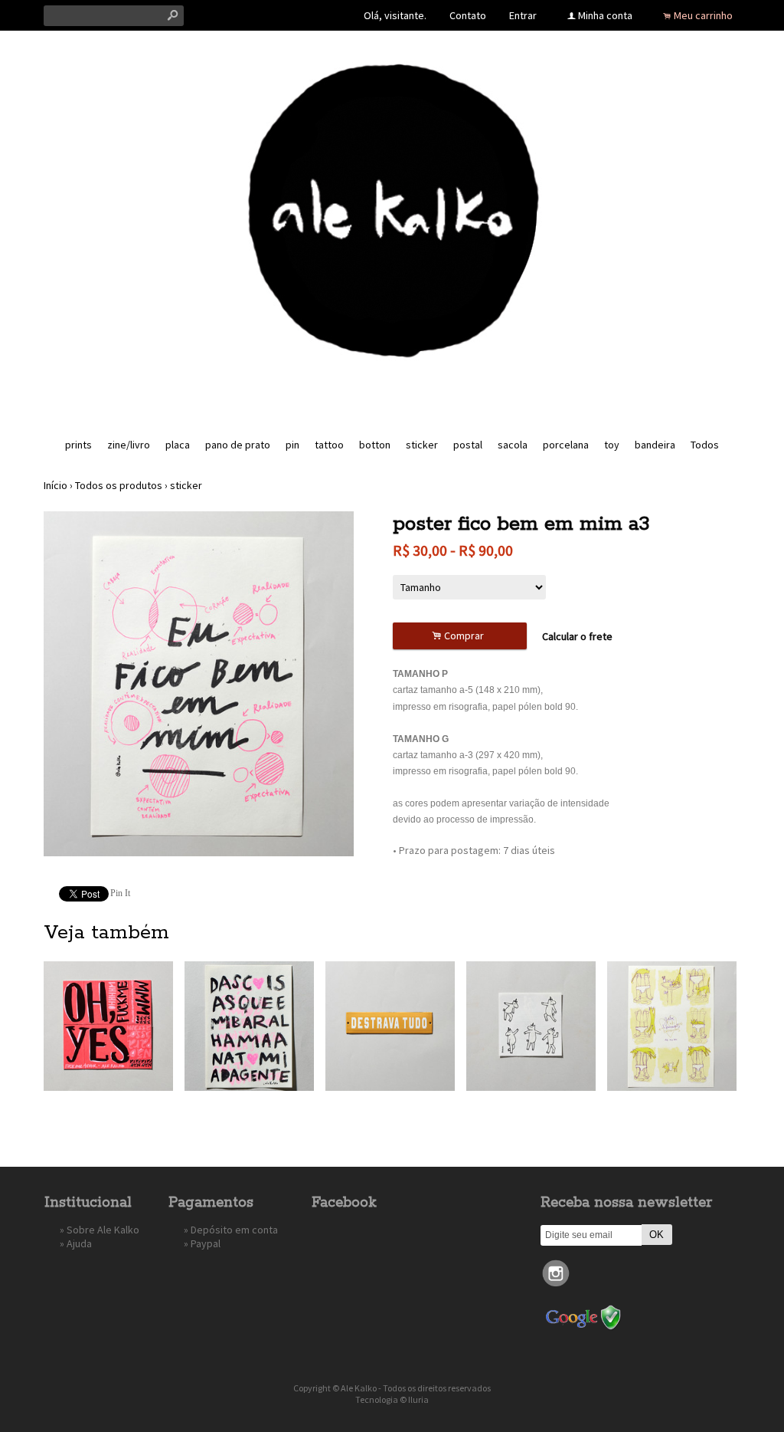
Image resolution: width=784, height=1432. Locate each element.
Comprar (460, 636)
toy (611, 445)
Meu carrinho (703, 15)
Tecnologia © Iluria (392, 1399)
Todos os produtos (118, 485)
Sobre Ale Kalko (103, 1230)
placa (177, 445)
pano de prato (237, 445)
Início (55, 485)
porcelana (566, 445)
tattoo (329, 445)
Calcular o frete (577, 636)
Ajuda (79, 1243)
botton (374, 445)
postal (467, 445)
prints (78, 445)
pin (292, 445)
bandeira (655, 445)
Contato (467, 15)
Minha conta (605, 15)
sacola (513, 445)
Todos (705, 445)
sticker (422, 445)
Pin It (120, 893)
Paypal (205, 1243)
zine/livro (128, 445)
